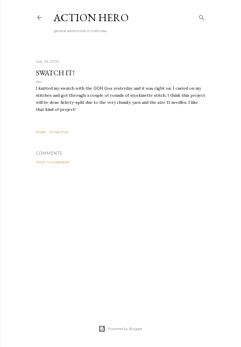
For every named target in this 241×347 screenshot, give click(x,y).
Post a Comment (53, 162)
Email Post (59, 132)
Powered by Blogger (125, 328)
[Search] (201, 16)
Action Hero (91, 17)
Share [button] (41, 132)
